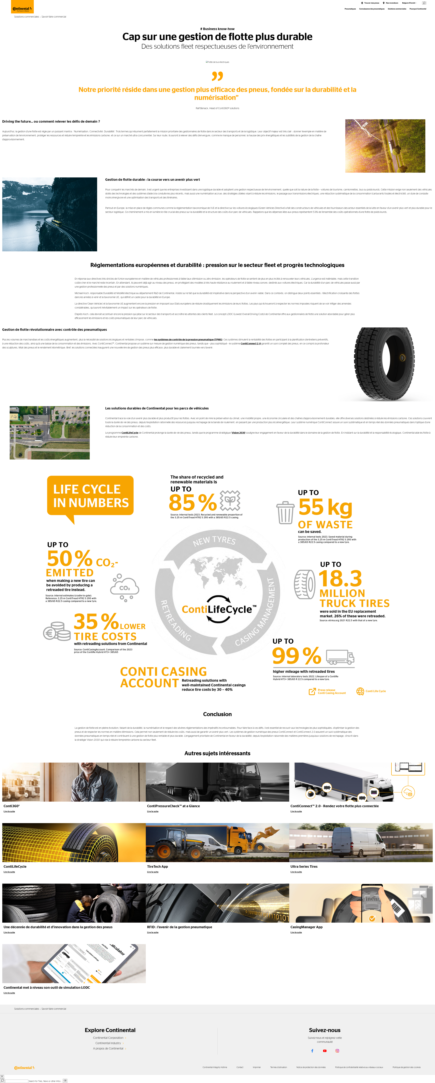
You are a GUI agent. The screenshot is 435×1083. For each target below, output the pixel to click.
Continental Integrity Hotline (215, 1067)
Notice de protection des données (311, 1067)
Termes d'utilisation (278, 1067)
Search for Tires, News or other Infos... (45, 1081)
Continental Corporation (108, 1037)
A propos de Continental (108, 1048)
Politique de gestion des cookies (407, 1067)
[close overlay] (2, 1077)
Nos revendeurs (392, 3)
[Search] (2, 1081)
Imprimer (257, 1067)
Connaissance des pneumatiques (372, 9)
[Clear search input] (65, 1081)
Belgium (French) (408, 3)
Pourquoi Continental (418, 9)
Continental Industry (108, 1043)
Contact (240, 1067)
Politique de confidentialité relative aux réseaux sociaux (359, 1067)
